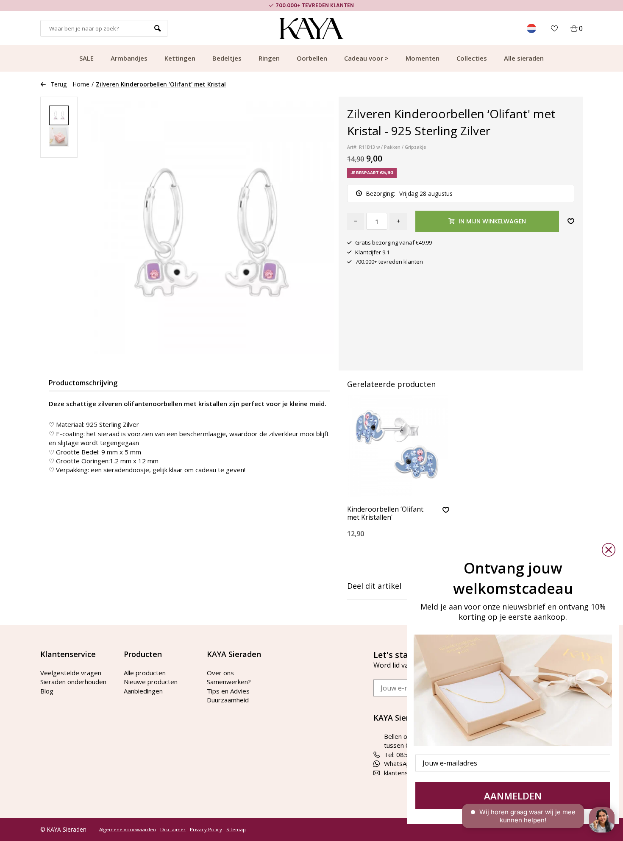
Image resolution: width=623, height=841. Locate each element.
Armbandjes (129, 58)
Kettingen (179, 58)
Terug (58, 84)
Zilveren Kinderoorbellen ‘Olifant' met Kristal (161, 84)
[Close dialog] (608, 550)
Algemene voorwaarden (127, 829)
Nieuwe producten (151, 681)
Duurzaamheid (228, 700)
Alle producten (145, 672)
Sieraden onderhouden (73, 681)
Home (81, 84)
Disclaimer (173, 829)
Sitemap (236, 829)
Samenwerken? (229, 681)
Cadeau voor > (366, 58)
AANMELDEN (513, 795)
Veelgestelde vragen (70, 672)
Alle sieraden (524, 58)
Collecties (471, 58)
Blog (46, 691)
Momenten (422, 58)
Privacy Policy (206, 829)
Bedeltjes (227, 58)
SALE (86, 58)
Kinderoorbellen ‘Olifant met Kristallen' (385, 513)
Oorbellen (312, 58)
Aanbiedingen (143, 691)
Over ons (220, 672)
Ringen (269, 58)
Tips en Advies (228, 691)
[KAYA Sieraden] (311, 28)
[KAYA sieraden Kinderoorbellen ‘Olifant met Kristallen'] (398, 446)
